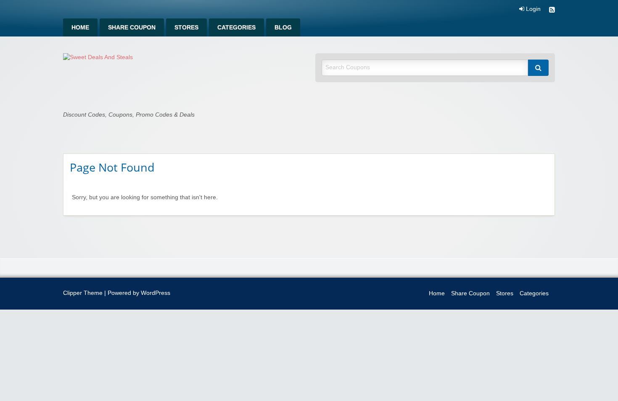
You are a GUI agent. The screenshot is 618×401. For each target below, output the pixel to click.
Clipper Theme (83, 293)
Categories (236, 27)
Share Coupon (132, 27)
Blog (283, 27)
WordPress (155, 293)
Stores (186, 27)
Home (80, 27)
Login (532, 9)
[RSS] (552, 11)
